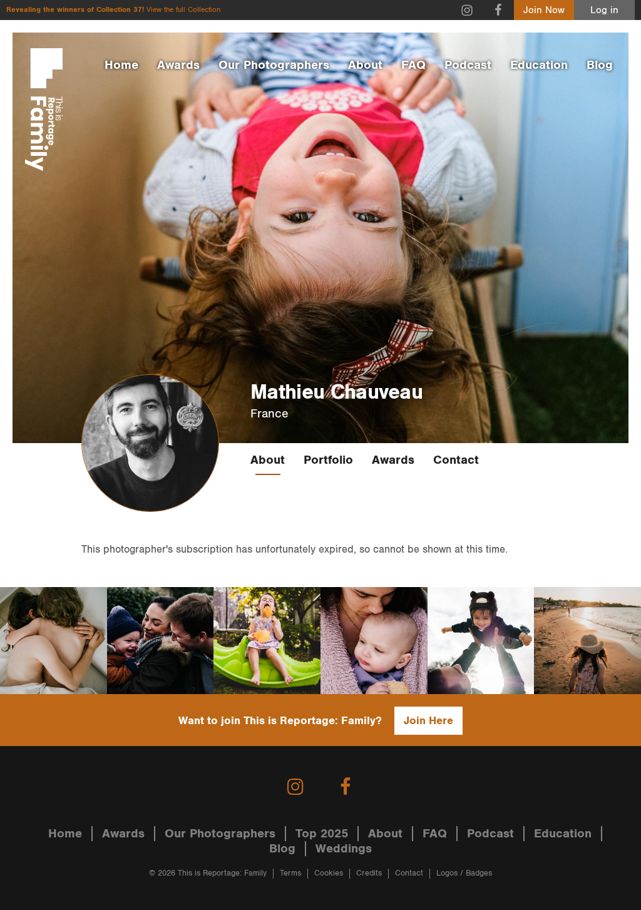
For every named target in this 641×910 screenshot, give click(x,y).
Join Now (544, 10)
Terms (290, 873)
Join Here (428, 720)
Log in (604, 10)
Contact (456, 460)
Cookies (328, 873)
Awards (178, 65)
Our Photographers (273, 65)
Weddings (343, 848)
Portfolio (328, 460)
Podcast (467, 65)
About (365, 65)
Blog (600, 65)
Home (121, 65)
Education (539, 65)
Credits (369, 873)
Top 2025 (321, 833)
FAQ (413, 65)
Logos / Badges (464, 873)
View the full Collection (183, 9)
